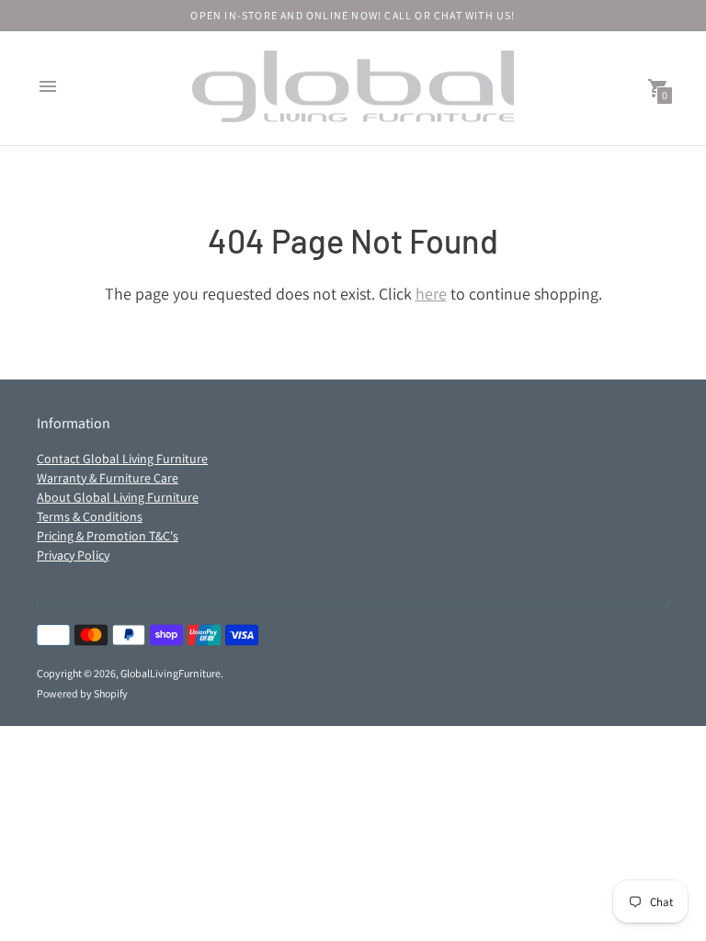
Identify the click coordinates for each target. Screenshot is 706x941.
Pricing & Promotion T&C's (107, 535)
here (431, 293)
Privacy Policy (73, 555)
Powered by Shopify (82, 693)
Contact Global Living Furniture (122, 458)
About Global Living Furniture (118, 497)
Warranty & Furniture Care (107, 478)
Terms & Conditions (89, 516)
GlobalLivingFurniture (170, 673)
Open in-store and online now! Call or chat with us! (352, 15)
